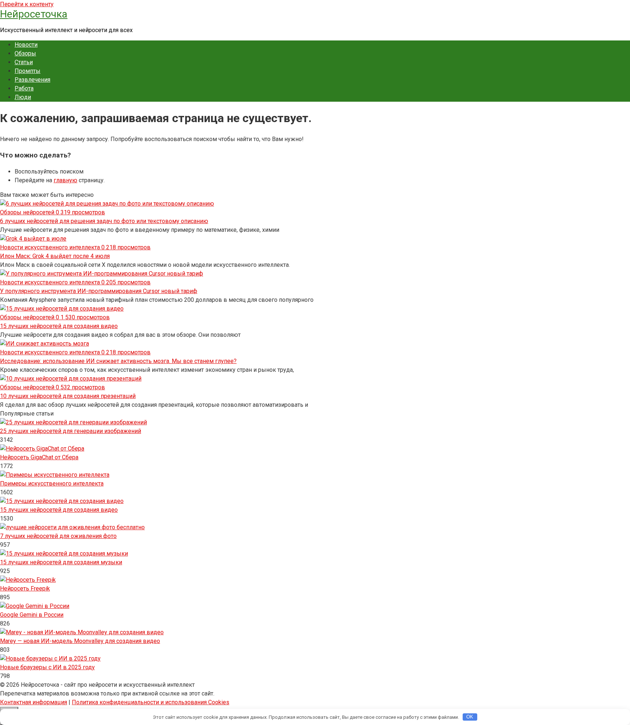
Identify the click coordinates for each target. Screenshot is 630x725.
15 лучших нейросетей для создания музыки (61, 562)
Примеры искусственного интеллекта (52, 483)
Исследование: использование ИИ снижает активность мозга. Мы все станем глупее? (118, 361)
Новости (26, 44)
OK (469, 717)
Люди (23, 97)
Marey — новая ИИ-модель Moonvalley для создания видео (80, 641)
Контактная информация (33, 702)
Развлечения (32, 79)
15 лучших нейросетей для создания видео (59, 326)
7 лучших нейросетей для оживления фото (58, 536)
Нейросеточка (33, 14)
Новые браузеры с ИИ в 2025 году (47, 667)
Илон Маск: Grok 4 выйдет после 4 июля (55, 256)
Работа (24, 88)
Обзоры (25, 53)
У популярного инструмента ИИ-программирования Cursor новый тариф (98, 291)
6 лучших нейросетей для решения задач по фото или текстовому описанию (104, 221)
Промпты (27, 70)
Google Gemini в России (31, 614)
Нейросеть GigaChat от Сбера (39, 457)
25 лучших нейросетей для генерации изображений (70, 431)
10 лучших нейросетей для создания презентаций (68, 396)
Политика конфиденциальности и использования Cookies (150, 702)
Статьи (24, 62)
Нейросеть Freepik (25, 588)
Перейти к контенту (27, 4)
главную (65, 180)
